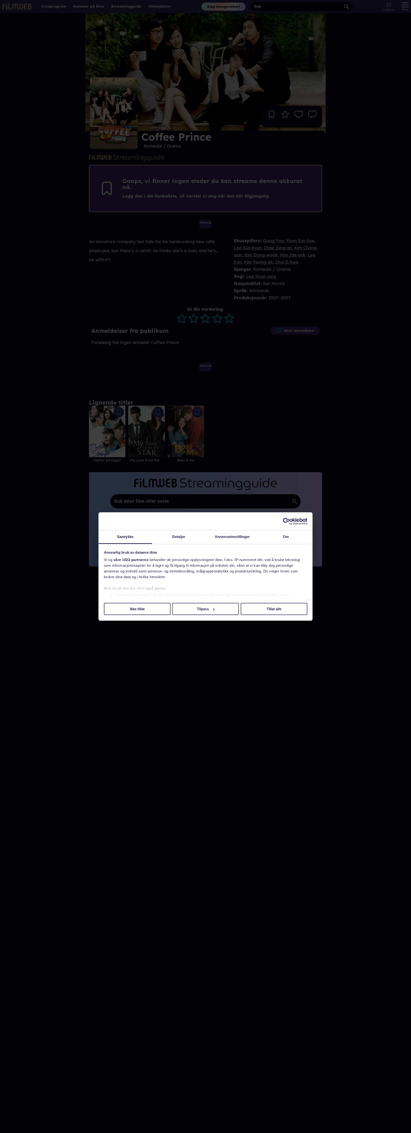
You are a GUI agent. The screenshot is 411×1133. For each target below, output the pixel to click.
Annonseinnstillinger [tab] (232, 537)
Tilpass (203, 609)
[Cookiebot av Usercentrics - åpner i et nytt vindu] (286, 521)
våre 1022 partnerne (131, 560)
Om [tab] (286, 537)
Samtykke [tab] (125, 537)
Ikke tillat (137, 609)
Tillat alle (274, 609)
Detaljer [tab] (178, 537)
